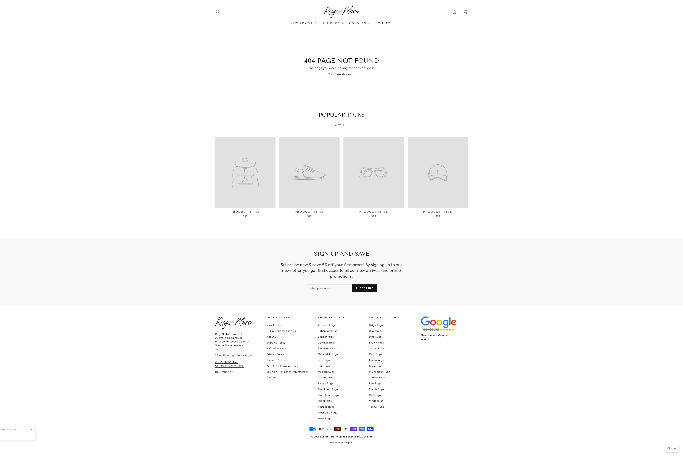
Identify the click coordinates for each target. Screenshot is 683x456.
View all (341, 125)
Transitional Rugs (328, 395)
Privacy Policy (275, 354)
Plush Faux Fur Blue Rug (45, 432)
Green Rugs (376, 360)
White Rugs (376, 400)
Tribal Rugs (325, 400)
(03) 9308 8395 (224, 372)
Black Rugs (376, 330)
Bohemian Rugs (327, 330)
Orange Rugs (377, 377)
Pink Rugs (375, 383)
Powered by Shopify (341, 442)
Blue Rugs (375, 336)
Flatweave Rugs (328, 348)
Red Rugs (375, 395)
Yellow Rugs (376, 406)
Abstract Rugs (326, 325)
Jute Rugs (324, 360)
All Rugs (331, 23)
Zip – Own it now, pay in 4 (282, 366)
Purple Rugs (376, 389)
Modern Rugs (326, 371)
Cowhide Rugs (326, 342)
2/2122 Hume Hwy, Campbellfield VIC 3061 (229, 363)
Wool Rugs (324, 418)
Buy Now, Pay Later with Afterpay (287, 371)
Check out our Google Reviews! (434, 337)
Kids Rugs (324, 366)
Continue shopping (342, 74)
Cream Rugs (376, 348)
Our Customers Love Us (281, 330)
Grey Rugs (375, 366)
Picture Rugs (325, 383)
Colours (358, 23)
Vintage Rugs (326, 406)
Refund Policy (275, 348)
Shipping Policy (275, 342)
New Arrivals (303, 23)
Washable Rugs (327, 412)
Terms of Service (276, 360)
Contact (384, 23)
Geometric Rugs (328, 354)
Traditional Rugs (328, 389)
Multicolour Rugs (379, 371)
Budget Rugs (326, 336)
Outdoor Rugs (326, 377)
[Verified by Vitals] (45, 437)
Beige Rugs (376, 325)
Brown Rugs (376, 342)
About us (271, 336)
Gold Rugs (375, 354)
